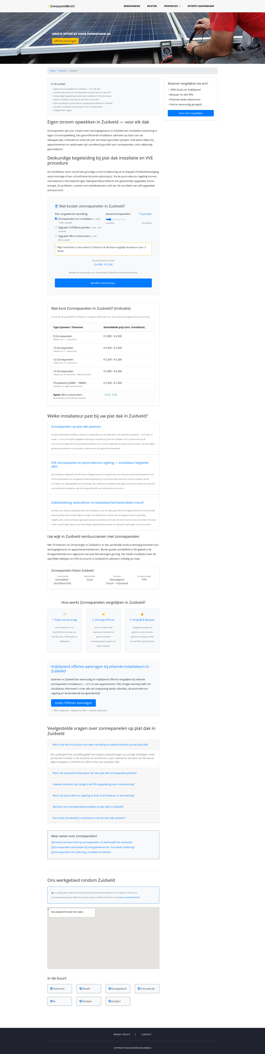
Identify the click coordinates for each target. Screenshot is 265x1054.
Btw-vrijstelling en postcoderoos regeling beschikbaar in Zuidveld (82, 103)
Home (53, 70)
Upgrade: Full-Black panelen (79, 229)
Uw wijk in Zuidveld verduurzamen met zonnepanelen (77, 106)
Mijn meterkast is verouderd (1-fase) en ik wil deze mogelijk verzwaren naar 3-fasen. (102, 249)
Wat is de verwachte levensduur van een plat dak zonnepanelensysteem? (95, 773)
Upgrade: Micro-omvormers (78, 237)
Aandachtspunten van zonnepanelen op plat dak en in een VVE (82, 92)
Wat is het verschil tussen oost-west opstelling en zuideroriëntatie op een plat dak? (100, 744)
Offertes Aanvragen (65, 41)
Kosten (152, 6)
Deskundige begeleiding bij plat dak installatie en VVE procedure (82, 96)
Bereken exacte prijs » (103, 283)
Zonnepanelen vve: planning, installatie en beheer (82, 852)
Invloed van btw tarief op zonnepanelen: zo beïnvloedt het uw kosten (93, 842)
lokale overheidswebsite (129, 897)
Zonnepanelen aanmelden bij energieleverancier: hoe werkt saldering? (94, 847)
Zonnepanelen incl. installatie (79, 220)
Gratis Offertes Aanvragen (73, 703)
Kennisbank (132, 6)
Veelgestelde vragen (62, 110)
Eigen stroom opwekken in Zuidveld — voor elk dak (76, 89)
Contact (146, 1034)
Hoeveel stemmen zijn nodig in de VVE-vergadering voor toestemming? (93, 784)
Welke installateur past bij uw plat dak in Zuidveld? (76, 99)
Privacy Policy (121, 1034)
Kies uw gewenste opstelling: (71, 214)
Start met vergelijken (191, 113)
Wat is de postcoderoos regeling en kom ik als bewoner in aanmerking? (94, 795)
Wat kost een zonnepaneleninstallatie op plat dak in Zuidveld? (88, 806)
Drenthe (62, 70)
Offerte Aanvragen (201, 6)
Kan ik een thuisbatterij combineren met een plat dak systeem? (89, 818)
